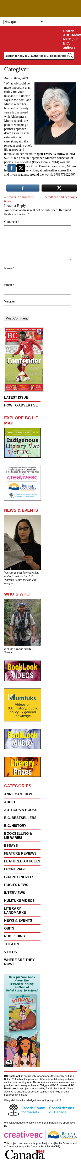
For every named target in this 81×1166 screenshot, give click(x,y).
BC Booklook (41, 8)
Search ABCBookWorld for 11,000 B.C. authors (71, 39)
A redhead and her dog (60, 197)
